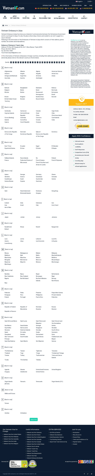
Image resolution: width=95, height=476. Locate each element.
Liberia (7, 241)
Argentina (23, 76)
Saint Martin (24, 341)
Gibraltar (7, 176)
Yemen (7, 403)
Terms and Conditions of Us (80, 439)
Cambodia (8, 111)
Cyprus (7, 122)
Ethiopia (54, 148)
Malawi (38, 253)
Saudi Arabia (24, 325)
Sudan (38, 332)
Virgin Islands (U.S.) (57, 381)
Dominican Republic (26, 134)
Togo (21, 353)
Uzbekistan (23, 372)
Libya (21, 241)
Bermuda (54, 90)
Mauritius (23, 257)
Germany (38, 174)
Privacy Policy (76, 437)
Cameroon (23, 111)
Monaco (38, 262)
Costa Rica (23, 120)
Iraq (6, 205)
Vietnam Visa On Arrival (33, 446)
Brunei (6, 96)
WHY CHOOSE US (64, 5)
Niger (53, 276)
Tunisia (7, 355)
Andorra (7, 73)
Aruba (53, 76)
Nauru (22, 274)
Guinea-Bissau (9, 181)
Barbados (39, 88)
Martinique (8, 264)
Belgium (7, 90)
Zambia (7, 413)
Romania (38, 307)
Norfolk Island (24, 278)
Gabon (6, 174)
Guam (22, 179)
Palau (22, 292)
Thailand (7, 353)
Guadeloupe (8, 179)
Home (6, 25)
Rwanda (38, 309)
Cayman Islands (9, 113)
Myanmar (7, 262)
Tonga (38, 353)
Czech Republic (25, 122)
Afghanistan (8, 71)
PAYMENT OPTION (76, 5)
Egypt (37, 146)
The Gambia (24, 360)
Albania (22, 71)
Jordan (22, 217)
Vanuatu (22, 381)
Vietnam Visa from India (10, 441)
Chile (53, 113)
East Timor (8, 146)
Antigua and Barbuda (11, 76)
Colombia (23, 117)
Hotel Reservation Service (57, 437)
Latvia (22, 239)
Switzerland (39, 334)
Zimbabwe (23, 413)
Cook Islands (55, 117)
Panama (38, 292)
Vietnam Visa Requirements (34, 453)
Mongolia (7, 259)
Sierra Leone (24, 327)
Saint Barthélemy (10, 341)
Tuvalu (7, 360)
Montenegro (55, 262)
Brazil (53, 94)
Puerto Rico (39, 297)
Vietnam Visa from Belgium (11, 443)
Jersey (38, 217)
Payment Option (77, 441)
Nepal (37, 274)
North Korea (55, 280)
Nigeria (7, 278)
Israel (22, 205)
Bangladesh (23, 88)
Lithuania (54, 241)
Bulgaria (22, 96)
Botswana (55, 92)
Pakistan (7, 292)
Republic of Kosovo (10, 311)
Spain (6, 332)
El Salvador (55, 146)
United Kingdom (56, 369)
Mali (21, 255)
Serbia (53, 325)
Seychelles (8, 327)
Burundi (54, 96)
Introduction (76, 432)
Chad (37, 113)
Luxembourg (8, 243)
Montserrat (23, 259)
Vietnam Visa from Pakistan (11, 436)
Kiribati (7, 229)
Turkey (22, 355)
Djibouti (38, 132)
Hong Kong (55, 191)
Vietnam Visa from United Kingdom (36, 437)
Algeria (38, 71)
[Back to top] (8, 67)
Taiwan (22, 351)
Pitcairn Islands (56, 295)
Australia (7, 78)
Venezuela (39, 381)
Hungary (38, 193)
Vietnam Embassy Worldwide (18, 25)
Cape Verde (55, 111)
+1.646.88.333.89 (87, 8)
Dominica (54, 132)
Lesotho (54, 239)
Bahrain (7, 88)
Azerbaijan (39, 78)
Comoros (38, 117)
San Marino (8, 325)
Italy (37, 205)
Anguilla (38, 73)
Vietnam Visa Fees (32, 455)
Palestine (54, 297)
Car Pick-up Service (55, 432)
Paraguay (7, 295)
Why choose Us (77, 434)
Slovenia (7, 330)
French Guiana (40, 160)
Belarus (54, 88)
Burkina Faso (40, 96)
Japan (6, 217)
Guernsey (39, 181)
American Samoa (57, 71)
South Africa (55, 330)
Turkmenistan (40, 355)
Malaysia (54, 253)
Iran (53, 203)
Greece (22, 176)
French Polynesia (57, 160)
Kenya (22, 227)
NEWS (55, 5)
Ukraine (22, 369)
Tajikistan (39, 351)
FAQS (90, 5)
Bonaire (22, 99)
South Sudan (24, 336)
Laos (6, 239)
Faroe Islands (24, 158)
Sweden (22, 334)
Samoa (54, 341)
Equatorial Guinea (10, 148)
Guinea (54, 179)
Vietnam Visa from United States (12, 434)
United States (40, 372)
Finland (54, 158)
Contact (75, 444)
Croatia (38, 120)
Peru (21, 295)
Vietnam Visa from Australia (11, 439)
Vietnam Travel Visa (32, 451)
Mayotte (22, 262)
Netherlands (55, 274)
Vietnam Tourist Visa (32, 448)
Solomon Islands (25, 330)
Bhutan (7, 92)
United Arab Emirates (42, 369)
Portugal (22, 297)
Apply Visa (34, 419)
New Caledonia (9, 276)
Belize (22, 90)
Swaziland (8, 334)
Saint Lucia (23, 321)
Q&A (85, 5)
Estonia (38, 148)
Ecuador (22, 146)
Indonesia (39, 203)
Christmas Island (57, 115)
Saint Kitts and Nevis (11, 321)
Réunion (54, 309)
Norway (54, 278)
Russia (54, 307)
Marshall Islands (56, 255)
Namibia (7, 274)
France (7, 160)
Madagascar (24, 253)
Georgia (22, 174)
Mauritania (8, 257)
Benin (37, 90)
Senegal (38, 325)
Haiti (6, 191)
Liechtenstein (40, 241)
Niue (6, 283)
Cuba (53, 120)
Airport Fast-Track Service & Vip (58, 441)
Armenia (38, 76)
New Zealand (24, 276)
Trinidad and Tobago (58, 353)
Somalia (38, 330)
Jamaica (54, 217)
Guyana (22, 181)
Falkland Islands (9, 158)
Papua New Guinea (57, 292)
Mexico (38, 257)
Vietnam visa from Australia (34, 439)
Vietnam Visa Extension (56, 434)
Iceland (7, 203)
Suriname (54, 332)
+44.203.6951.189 (72, 8)
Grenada (54, 176)
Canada (38, 111)
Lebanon (38, 239)
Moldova (54, 257)
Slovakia (54, 327)
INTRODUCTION (47, 5)
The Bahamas (9, 351)
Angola (22, 73)
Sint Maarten (40, 341)
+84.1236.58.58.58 (42, 8)
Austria (22, 78)
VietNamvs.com (75, 40)
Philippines (39, 295)
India (21, 203)
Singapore (39, 327)
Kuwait (38, 227)
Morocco (38, 259)
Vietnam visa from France (33, 434)
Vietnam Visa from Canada (34, 441)
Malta (37, 255)
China (37, 115)
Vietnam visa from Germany (34, 432)
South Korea (39, 336)
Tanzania (54, 351)
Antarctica (55, 73)
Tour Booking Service (55, 439)
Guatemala (39, 179)
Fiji (36, 158)
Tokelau (38, 360)
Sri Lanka (23, 332)
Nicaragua (39, 276)
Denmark (23, 132)
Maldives (7, 255)
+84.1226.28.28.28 (57, 8)
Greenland (39, 176)
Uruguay (7, 372)
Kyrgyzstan (55, 227)
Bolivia (22, 92)
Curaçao (38, 122)
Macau (7, 253)
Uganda (7, 369)
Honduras (39, 191)
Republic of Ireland (10, 307)
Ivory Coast (55, 205)
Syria (53, 334)
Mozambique (55, 259)
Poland (7, 297)
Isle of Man (8, 207)
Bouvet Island (40, 99)
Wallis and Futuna (10, 393)
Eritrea (22, 148)
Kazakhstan (8, 227)
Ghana (53, 174)
